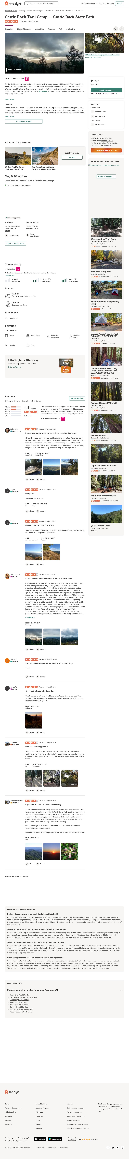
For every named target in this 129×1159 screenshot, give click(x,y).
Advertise (39, 1112)
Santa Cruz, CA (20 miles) (20, 995)
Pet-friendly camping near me (78, 1128)
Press (38, 1120)
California (30, 11)
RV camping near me (74, 1112)
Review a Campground (13, 1108)
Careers (39, 1124)
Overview (9, 29)
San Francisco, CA (110, 143)
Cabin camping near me (75, 1116)
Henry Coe (29, 494)
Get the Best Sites (88, 4)
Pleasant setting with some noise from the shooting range (50, 433)
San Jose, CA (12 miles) (19, 1002)
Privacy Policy (52, 1147)
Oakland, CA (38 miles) (19, 1007)
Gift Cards (8, 1116)
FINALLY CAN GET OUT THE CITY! (39, 525)
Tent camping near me (75, 1108)
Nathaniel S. (44, 91)
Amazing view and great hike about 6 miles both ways (49, 663)
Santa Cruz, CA (107, 141)
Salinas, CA (108, 146)
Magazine (8, 1124)
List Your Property (106, 4)
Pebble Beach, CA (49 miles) (21, 1012)
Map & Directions (24, 29)
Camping (22, 11)
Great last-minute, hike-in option (39, 691)
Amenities (39, 29)
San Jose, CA (106, 138)
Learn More (10, 276)
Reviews (51, 29)
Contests (8, 1120)
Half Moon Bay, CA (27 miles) (21, 1009)
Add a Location (10, 1112)
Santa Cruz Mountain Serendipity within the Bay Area (48, 579)
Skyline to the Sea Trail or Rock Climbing (43, 805)
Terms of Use (63, 1147)
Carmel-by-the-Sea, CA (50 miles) (23, 997)
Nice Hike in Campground (36, 747)
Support (39, 1128)
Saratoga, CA (39, 11)
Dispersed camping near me (77, 1124)
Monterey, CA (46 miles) (19, 1000)
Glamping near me (73, 1120)
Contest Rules (40, 1147)
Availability (70, 29)
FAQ (60, 29)
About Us (39, 1116)
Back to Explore (11, 11)
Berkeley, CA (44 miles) (19, 1005)
